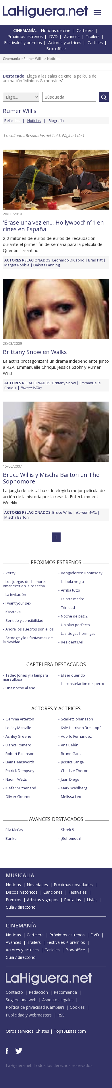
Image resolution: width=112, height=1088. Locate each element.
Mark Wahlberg (74, 787)
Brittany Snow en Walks (35, 352)
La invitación (15, 594)
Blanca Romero (18, 745)
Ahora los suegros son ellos (29, 629)
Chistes (42, 1031)
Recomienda (65, 992)
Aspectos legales (58, 999)
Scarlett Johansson (77, 719)
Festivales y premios (23, 42)
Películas (12, 120)
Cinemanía (11, 58)
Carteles (95, 42)
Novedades (37, 884)
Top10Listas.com (70, 1031)
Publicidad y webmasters (29, 1015)
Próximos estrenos (25, 36)
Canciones (53, 892)
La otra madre (72, 598)
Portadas (72, 899)
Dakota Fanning (46, 265)
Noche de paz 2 (74, 616)
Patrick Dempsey (19, 770)
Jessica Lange (72, 762)
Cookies (77, 1007)
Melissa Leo (71, 796)
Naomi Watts (16, 779)
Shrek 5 (67, 829)
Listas (92, 899)
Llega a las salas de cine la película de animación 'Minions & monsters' (49, 78)
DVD (53, 36)
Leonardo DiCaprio (68, 260)
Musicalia (20, 875)
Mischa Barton (16, 517)
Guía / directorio (21, 907)
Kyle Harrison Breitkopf (81, 727)
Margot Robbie (17, 265)
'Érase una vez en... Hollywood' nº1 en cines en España (53, 226)
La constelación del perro (82, 683)
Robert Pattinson (19, 753)
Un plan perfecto (75, 624)
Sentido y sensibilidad (24, 620)
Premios (13, 899)
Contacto (14, 992)
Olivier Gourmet (19, 796)
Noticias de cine (55, 30)
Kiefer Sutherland (20, 787)
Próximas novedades (73, 884)
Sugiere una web (21, 999)
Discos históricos (22, 892)
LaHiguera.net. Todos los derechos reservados (49, 1065)
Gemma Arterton (19, 719)
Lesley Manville (18, 727)
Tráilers (93, 36)
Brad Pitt (95, 260)
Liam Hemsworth (19, 762)
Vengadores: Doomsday (81, 572)
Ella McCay (14, 829)
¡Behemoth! (71, 838)
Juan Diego (70, 779)
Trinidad (68, 607)
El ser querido (73, 675)
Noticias (13, 884)
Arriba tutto (70, 590)
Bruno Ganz (71, 753)
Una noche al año (20, 687)
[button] (97, 12)
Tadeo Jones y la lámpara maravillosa (25, 677)
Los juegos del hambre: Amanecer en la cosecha (24, 583)
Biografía (56, 120)
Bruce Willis (62, 512)
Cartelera (85, 30)
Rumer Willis (33, 58)
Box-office (56, 48)
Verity (10, 572)
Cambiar (55, 1007)
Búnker (11, 838)
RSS (61, 1015)
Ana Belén (69, 745)
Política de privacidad (25, 1007)
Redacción (38, 992)
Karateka (13, 611)
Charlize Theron (74, 770)
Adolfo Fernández (76, 736)
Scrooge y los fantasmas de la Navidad (28, 640)
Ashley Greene (18, 736)
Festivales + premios (66, 942)
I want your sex (18, 603)
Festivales (77, 892)
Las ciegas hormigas (78, 633)
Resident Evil (72, 642)
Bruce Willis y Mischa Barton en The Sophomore (51, 478)
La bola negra (72, 581)
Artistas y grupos (42, 899)
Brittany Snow (64, 382)
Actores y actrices (64, 42)
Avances (72, 36)
